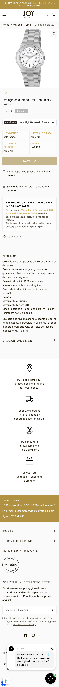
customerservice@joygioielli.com (34, 510)
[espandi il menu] (4, 14)
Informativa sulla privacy (24, 624)
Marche (17, 24)
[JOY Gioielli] (28, 14)
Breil (28, 24)
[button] (54, 14)
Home (5, 24)
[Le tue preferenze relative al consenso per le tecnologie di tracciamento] (6, 681)
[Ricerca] (47, 14)
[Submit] (52, 610)
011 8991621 (17, 516)
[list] (29, 58)
